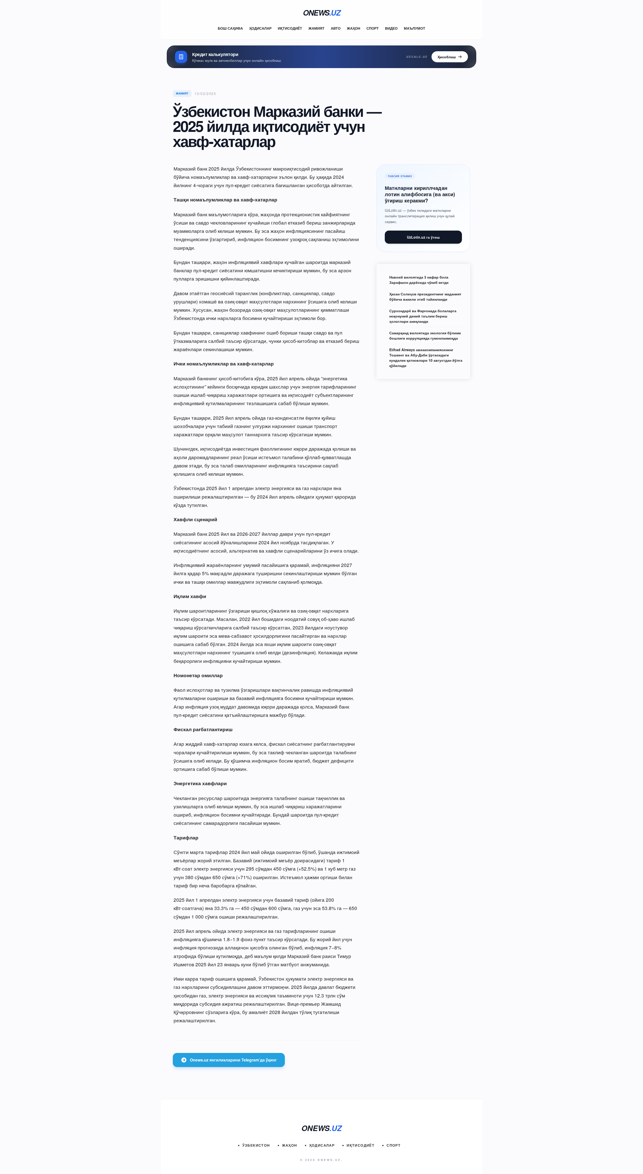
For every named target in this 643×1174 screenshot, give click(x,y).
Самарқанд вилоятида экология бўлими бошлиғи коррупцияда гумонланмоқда (425, 335)
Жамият (316, 28)
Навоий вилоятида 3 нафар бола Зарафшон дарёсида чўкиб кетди (419, 280)
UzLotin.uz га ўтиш (423, 237)
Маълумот (414, 28)
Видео (391, 28)
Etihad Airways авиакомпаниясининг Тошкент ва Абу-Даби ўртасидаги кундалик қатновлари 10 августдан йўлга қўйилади (425, 357)
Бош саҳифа (230, 28)
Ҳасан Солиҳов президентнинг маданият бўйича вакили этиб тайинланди (425, 296)
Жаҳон (353, 28)
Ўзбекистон (256, 1145)
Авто (336, 28)
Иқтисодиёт (290, 28)
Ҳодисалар (260, 28)
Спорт (372, 28)
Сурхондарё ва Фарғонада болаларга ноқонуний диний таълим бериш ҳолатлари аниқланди (422, 316)
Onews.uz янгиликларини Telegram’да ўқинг (233, 1060)
